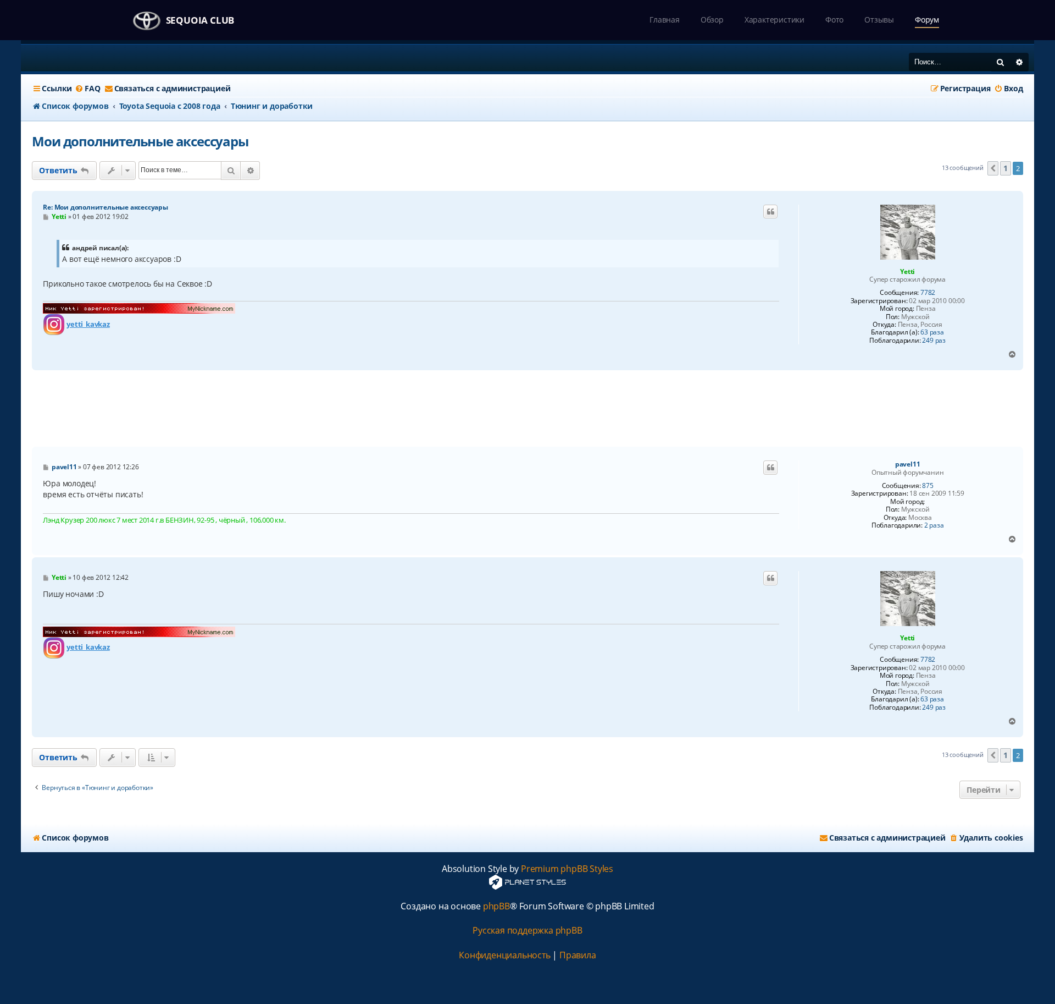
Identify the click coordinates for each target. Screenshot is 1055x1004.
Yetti (907, 271)
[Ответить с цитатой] (770, 212)
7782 (927, 293)
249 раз (934, 340)
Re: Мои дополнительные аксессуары (105, 207)
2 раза (934, 525)
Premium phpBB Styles (567, 869)
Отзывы (879, 19)
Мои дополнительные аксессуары (140, 141)
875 (927, 486)
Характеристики (774, 19)
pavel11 (907, 464)
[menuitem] (87, 88)
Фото (834, 19)
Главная (664, 19)
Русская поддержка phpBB (527, 930)
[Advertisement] (527, 409)
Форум (927, 19)
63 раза (932, 332)
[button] (992, 168)
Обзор (712, 19)
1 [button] (1005, 168)
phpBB (496, 906)
